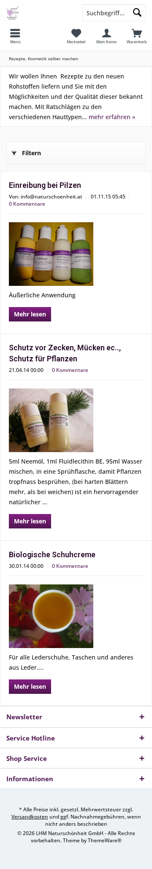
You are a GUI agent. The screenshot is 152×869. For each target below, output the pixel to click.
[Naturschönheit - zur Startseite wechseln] (38, 12)
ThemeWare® (105, 840)
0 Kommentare (27, 203)
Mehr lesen (30, 314)
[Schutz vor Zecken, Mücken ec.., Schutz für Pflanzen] (76, 420)
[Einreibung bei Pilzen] (76, 254)
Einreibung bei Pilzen (45, 185)
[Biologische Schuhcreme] (76, 616)
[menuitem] (15, 36)
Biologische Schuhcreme (52, 554)
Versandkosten (29, 816)
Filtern (31, 153)
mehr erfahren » (112, 117)
